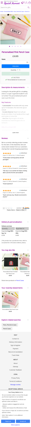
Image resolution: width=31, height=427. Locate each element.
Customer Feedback (15, 370)
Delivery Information (15, 342)
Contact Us (15, 339)
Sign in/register (15, 345)
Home (1, 11)
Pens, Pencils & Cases (19, 11)
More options (15, 425)
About (15, 363)
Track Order (15, 355)
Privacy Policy (15, 378)
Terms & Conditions (15, 381)
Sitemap (15, 367)
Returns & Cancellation (15, 352)
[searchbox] (15, 7)
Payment (15, 349)
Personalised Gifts (8, 11)
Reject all (8, 421)
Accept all (23, 421)
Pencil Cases (28, 11)
